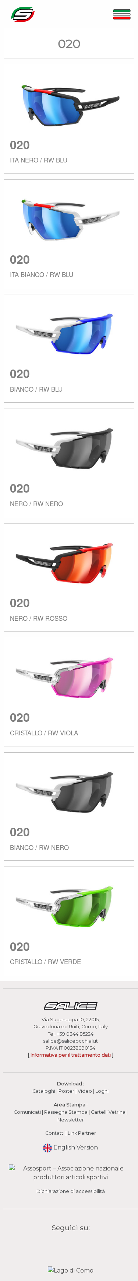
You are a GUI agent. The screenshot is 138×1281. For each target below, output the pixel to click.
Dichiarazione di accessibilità (70, 1191)
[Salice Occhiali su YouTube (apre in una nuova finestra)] (75, 1245)
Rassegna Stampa (66, 1112)
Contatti (54, 1133)
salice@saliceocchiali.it (70, 1041)
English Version (75, 1147)
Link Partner (82, 1133)
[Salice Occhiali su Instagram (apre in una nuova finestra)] (66, 1245)
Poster (66, 1091)
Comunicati (27, 1112)
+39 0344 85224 (75, 1034)
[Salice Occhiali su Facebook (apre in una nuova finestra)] (56, 1245)
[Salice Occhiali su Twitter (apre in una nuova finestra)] (84, 1245)
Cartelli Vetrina (108, 1112)
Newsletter (70, 1120)
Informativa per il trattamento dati (71, 1055)
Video (85, 1091)
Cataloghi (43, 1091)
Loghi (102, 1091)
